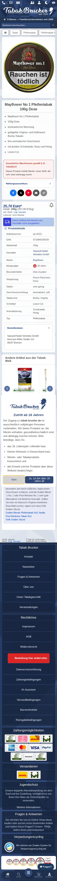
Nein (14, 479)
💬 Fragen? (46, 867)
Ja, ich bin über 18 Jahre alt (39, 479)
